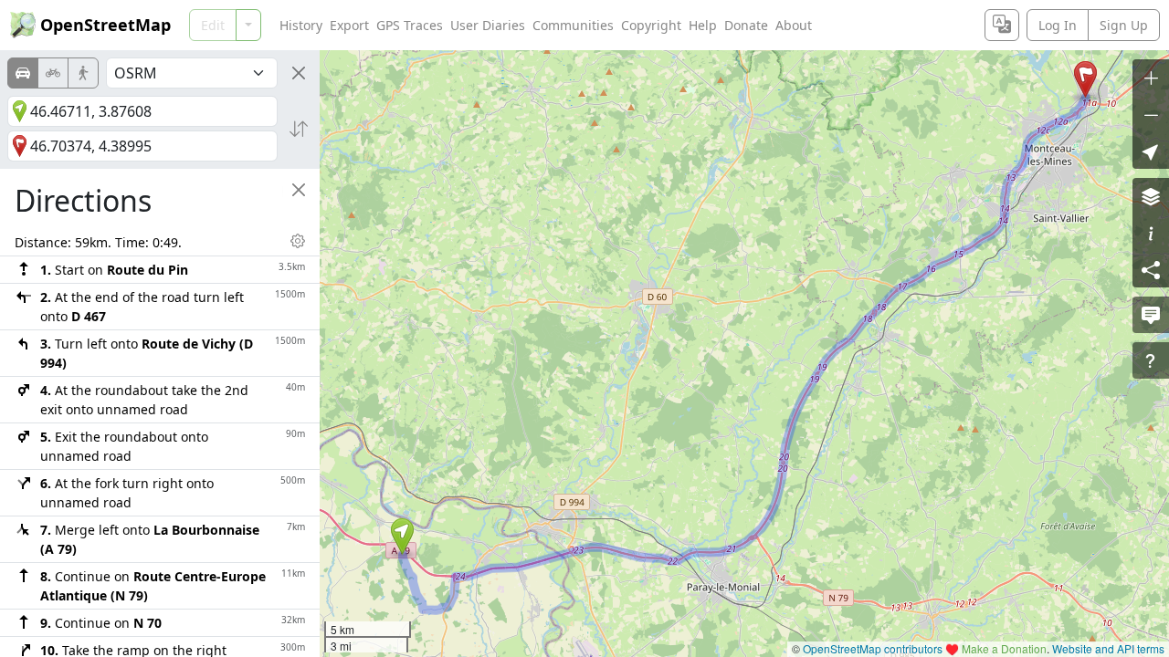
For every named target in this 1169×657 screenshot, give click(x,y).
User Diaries (487, 25)
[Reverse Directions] (298, 128)
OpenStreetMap (105, 25)
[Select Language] (1002, 25)
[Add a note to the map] (1150, 315)
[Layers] (1150, 196)
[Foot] (83, 73)
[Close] (298, 73)
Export (349, 25)
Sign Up (1124, 25)
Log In (1057, 25)
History (300, 25)
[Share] (1150, 269)
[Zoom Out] (1150, 114)
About (793, 25)
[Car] (22, 73)
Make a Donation (1004, 648)
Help (703, 25)
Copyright (651, 25)
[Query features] (1150, 360)
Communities (573, 25)
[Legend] (1150, 232)
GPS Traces (409, 25)
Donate (746, 25)
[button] (402, 536)
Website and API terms (1108, 648)
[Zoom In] (1150, 77)
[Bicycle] (52, 73)
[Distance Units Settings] (298, 241)
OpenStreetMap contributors (873, 648)
